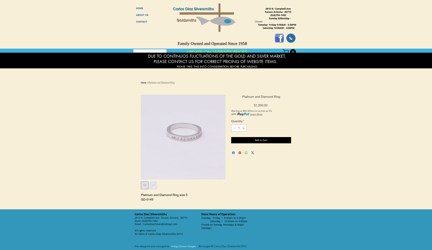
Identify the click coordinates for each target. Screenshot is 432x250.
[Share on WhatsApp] (246, 153)
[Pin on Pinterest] (240, 153)
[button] (290, 52)
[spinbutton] (239, 128)
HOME (139, 8)
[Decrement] (234, 128)
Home (143, 82)
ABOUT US (142, 15)
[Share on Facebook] (233, 153)
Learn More (256, 114)
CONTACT (141, 21)
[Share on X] (253, 153)
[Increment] (243, 128)
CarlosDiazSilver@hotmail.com (160, 224)
